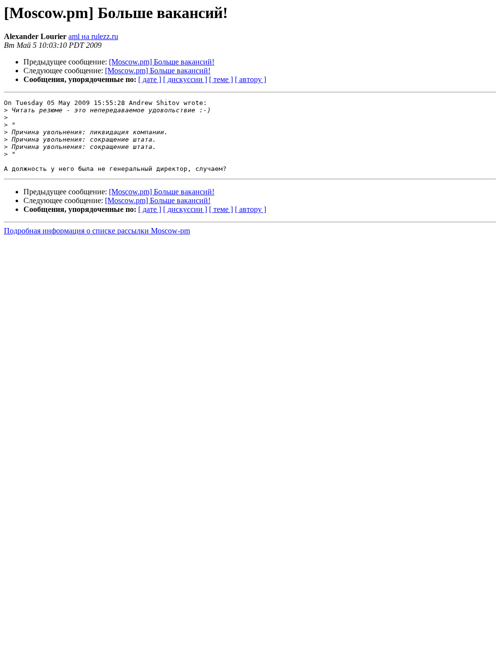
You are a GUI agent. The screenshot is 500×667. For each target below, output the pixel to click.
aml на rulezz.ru (93, 36)
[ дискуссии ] (185, 79)
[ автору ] (250, 79)
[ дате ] (149, 79)
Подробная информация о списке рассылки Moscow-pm (97, 231)
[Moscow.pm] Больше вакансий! (161, 62)
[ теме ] (221, 79)
